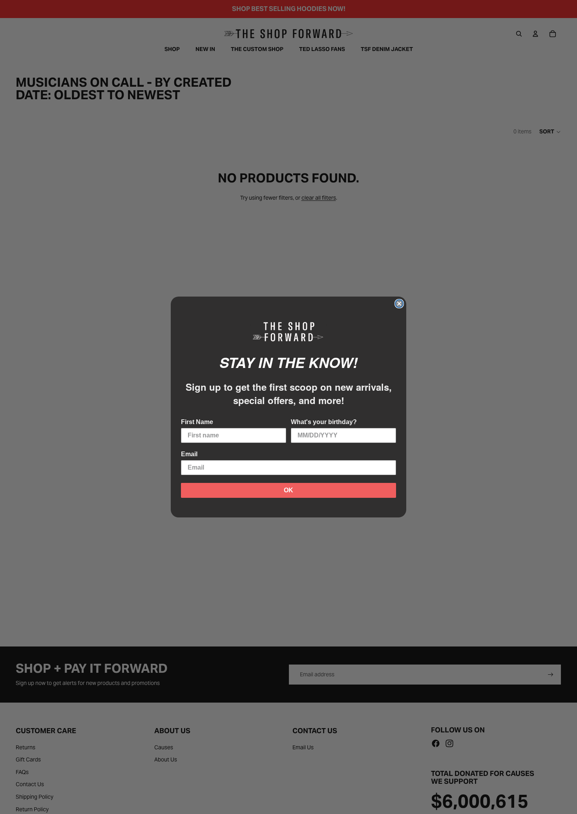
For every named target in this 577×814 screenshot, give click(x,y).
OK (288, 490)
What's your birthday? (324, 422)
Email (189, 454)
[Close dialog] (399, 304)
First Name (197, 422)
